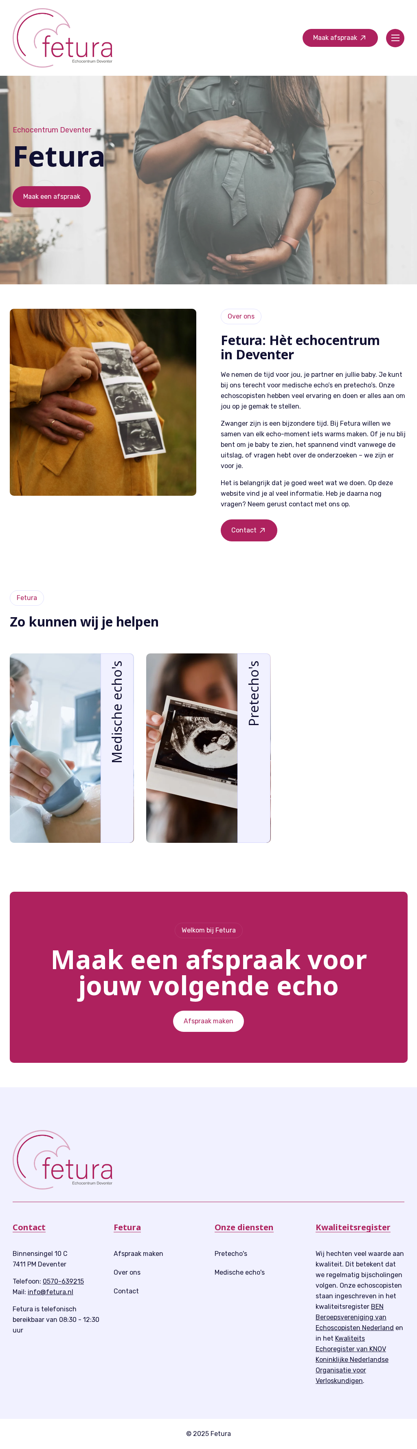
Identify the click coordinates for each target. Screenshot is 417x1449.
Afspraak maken (208, 1021)
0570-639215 (63, 1281)
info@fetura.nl (50, 1292)
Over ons (127, 1272)
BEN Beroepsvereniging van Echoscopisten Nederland (355, 1317)
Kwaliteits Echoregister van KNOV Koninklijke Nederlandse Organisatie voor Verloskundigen (352, 1360)
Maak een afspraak (51, 196)
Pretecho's (231, 1254)
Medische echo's (240, 1272)
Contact (126, 1291)
